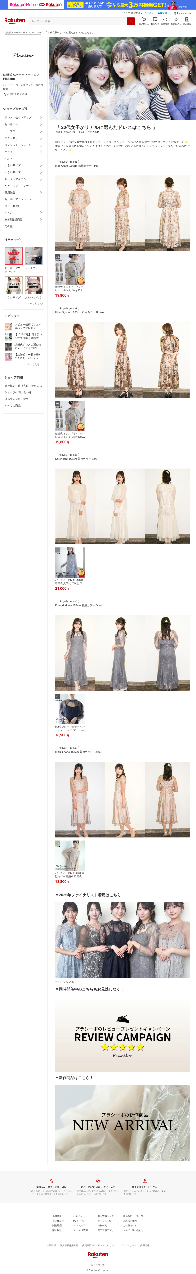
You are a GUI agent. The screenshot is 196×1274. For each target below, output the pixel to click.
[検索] (131, 21)
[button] (182, 13)
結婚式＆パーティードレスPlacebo (23, 32)
